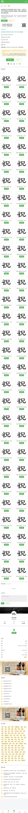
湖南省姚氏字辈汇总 (8, 703)
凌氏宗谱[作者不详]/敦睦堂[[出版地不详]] (11, 779)
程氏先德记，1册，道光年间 (9, 790)
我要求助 (11, 20)
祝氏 (9, 6)
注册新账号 (7, 603)
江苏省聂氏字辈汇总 (7, 696)
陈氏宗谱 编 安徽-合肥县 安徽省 (10, 796)
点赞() (10, 59)
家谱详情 (6, 87)
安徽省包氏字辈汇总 (7, 688)
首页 (2, 6)
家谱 (5, 6)
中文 (26, 652)
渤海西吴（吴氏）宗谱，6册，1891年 (11, 781)
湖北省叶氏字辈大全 (7, 691)
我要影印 (4, 20)
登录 (2, 603)
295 (5, 623)
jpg (26, 643)
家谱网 (11, 53)
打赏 (18, 59)
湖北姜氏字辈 (6, 701)
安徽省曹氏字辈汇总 (7, 686)
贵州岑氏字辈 (6, 693)
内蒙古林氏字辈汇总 (7, 681)
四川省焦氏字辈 (6, 698)
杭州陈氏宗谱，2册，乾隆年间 (9, 788)
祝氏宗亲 (14, 617)
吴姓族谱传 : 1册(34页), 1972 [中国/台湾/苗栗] (13, 776)
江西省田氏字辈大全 (7, 683)
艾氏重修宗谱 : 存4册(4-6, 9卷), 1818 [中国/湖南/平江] (14, 770)
